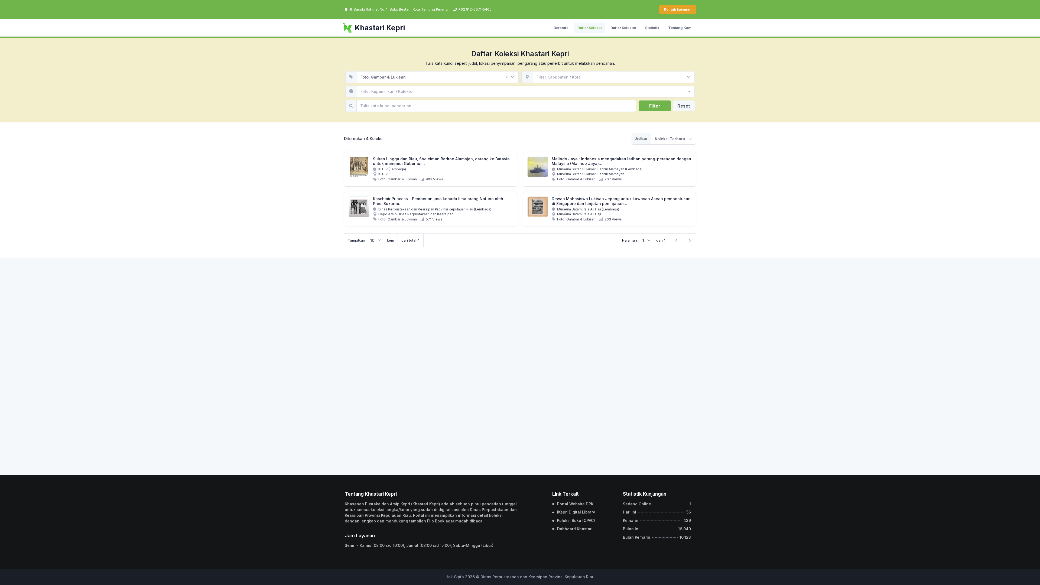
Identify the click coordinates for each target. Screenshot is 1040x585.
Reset (683, 106)
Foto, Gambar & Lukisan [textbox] (383, 77)
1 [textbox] (643, 240)
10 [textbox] (372, 240)
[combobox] (438, 77)
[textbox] (559, 77)
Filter (654, 106)
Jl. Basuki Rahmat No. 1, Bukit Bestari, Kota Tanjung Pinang (398, 9)
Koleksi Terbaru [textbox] (670, 138)
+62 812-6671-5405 (475, 9)
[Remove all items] (506, 77)
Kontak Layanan (677, 9)
